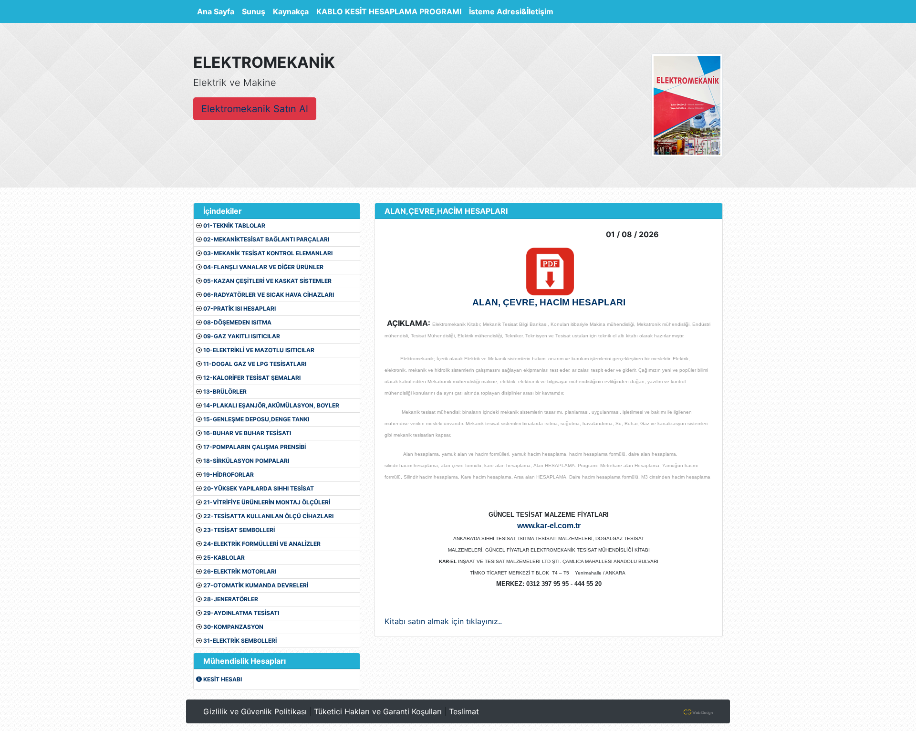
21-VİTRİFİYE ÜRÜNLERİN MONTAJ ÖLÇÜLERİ (266, 502)
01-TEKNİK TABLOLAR (234, 225)
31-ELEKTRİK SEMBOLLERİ (240, 640)
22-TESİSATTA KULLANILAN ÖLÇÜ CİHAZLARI (268, 516)
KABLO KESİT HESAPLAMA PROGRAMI (388, 11)
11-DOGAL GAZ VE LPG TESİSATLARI (254, 363)
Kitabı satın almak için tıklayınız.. (443, 621)
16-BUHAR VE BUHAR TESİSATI (247, 433)
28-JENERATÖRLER (230, 599)
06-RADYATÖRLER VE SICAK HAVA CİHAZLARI (268, 294)
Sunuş (253, 11)
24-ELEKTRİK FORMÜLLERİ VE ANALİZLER (262, 543)
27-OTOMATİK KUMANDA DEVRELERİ (255, 585)
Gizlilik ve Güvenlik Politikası (255, 711)
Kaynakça (291, 11)
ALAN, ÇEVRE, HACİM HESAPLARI (548, 302)
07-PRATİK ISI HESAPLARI (239, 308)
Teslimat (464, 711)
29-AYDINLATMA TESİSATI (241, 612)
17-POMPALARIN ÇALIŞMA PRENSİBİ (254, 446)
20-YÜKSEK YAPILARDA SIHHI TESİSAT (258, 488)
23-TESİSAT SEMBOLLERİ (239, 529)
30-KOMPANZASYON (233, 626)
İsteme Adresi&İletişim (511, 11)
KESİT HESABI (222, 679)
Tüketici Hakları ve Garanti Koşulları (378, 711)
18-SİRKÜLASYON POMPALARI (246, 460)
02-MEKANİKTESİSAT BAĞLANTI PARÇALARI (266, 239)
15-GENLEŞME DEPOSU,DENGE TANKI (256, 419)
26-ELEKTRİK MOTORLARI (239, 571)
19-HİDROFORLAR (228, 474)
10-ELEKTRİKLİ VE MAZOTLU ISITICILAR (258, 350)
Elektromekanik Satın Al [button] (254, 109)
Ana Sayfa (217, 11)
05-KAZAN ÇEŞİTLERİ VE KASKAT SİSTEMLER (267, 280)
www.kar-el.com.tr (549, 526)
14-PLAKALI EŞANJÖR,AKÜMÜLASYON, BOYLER (271, 405)
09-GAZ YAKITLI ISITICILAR (241, 336)
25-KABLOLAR (224, 557)
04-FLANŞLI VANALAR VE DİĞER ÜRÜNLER (263, 267)
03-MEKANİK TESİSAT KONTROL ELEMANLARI (268, 253)
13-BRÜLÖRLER (225, 391)
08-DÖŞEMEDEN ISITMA (237, 322)
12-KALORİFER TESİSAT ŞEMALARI (252, 377)
